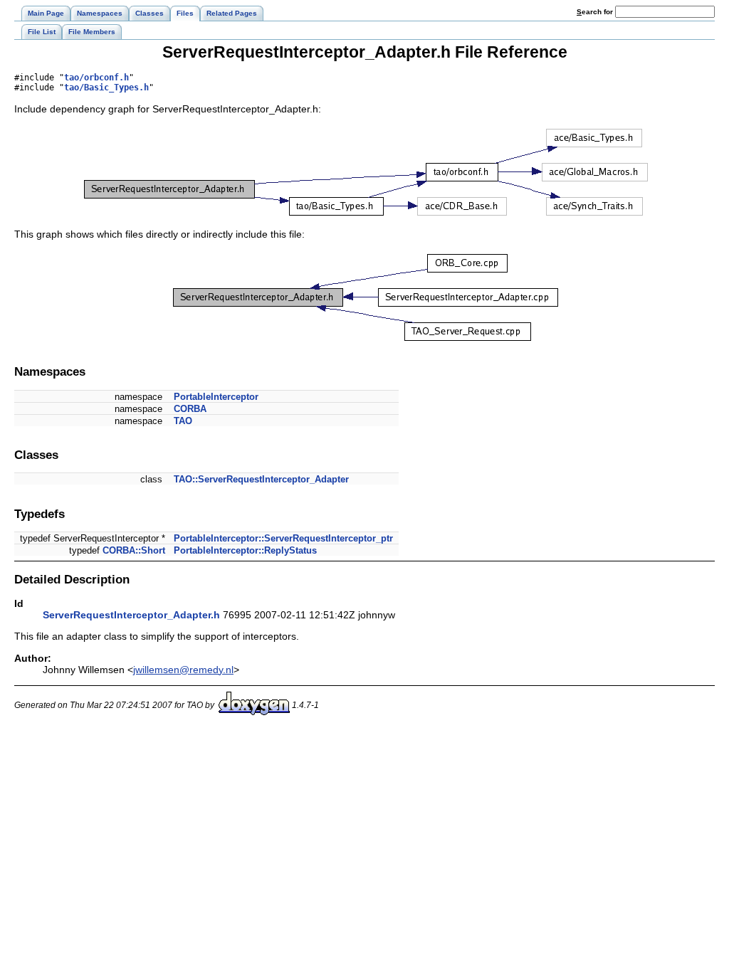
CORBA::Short (134, 550)
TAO (183, 421)
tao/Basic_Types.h (106, 88)
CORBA (190, 408)
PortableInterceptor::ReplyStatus (245, 550)
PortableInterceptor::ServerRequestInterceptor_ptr (283, 538)
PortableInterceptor (216, 396)
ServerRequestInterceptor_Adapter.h (131, 614)
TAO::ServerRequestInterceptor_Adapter (261, 479)
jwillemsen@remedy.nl (183, 669)
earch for (596, 12)
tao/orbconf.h (96, 78)
